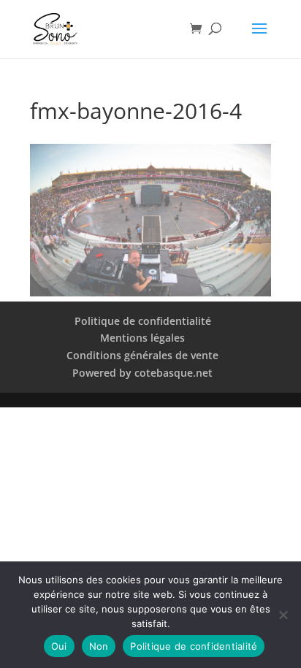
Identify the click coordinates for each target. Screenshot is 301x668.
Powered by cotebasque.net (142, 373)
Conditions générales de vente (142, 355)
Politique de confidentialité (143, 321)
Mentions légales (142, 338)
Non (99, 646)
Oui (59, 646)
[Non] (282, 614)
